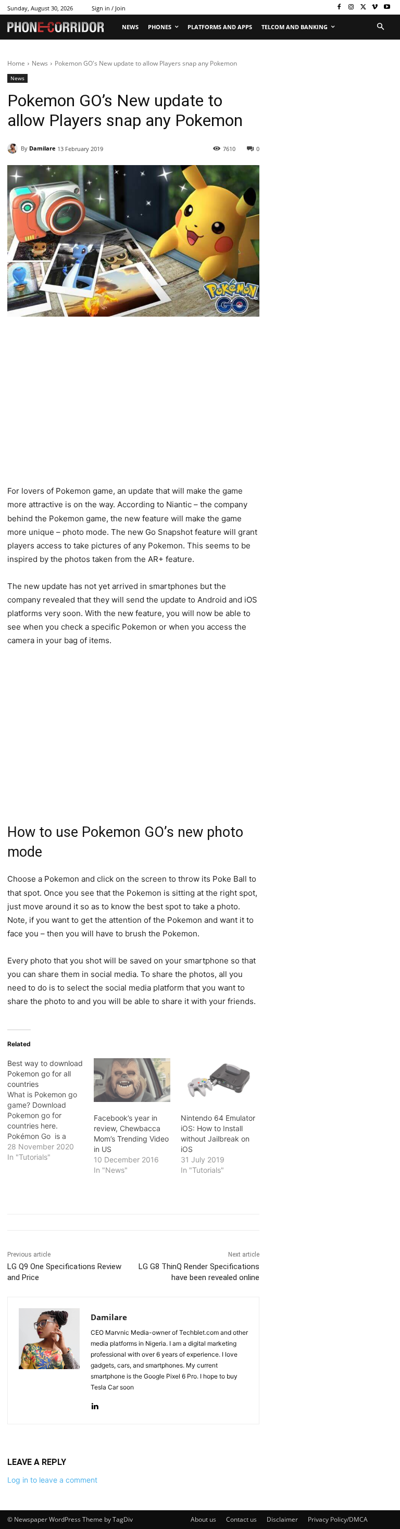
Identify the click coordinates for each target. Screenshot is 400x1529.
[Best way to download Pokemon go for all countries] (50, 1110)
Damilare (42, 148)
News (40, 63)
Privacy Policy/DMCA (338, 1519)
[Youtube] (387, 8)
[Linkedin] (94, 1404)
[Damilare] (14, 148)
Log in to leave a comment (52, 1479)
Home (16, 63)
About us (203, 1519)
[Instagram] (351, 8)
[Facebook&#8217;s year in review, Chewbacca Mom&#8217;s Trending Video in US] (132, 1080)
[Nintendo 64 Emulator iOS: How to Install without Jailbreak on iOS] (219, 1080)
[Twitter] (363, 8)
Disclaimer (282, 1519)
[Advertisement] (133, 407)
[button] (380, 27)
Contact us (241, 1519)
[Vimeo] (375, 8)
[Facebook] (339, 8)
